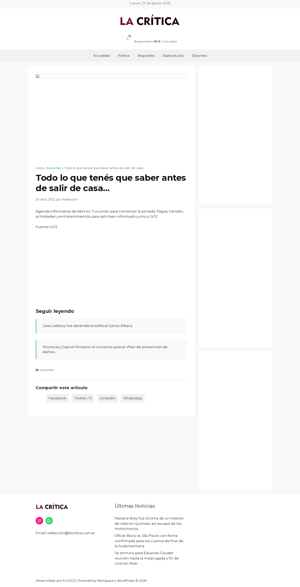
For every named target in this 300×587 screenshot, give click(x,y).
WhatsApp (132, 398)
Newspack (105, 581)
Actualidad (101, 56)
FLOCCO (69, 581)
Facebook (57, 398)
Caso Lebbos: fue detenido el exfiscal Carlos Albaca (87, 326)
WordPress (125, 581)
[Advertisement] (111, 263)
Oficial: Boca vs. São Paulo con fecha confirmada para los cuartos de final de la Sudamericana (149, 541)
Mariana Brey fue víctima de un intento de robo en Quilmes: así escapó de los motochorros (149, 523)
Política (123, 56)
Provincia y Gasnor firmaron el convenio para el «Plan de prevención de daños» (105, 349)
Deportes (199, 56)
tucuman (47, 370)
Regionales (146, 56)
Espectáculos (173, 56)
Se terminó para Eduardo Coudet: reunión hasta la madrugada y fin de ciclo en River (147, 558)
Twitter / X (83, 398)
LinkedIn (107, 398)
